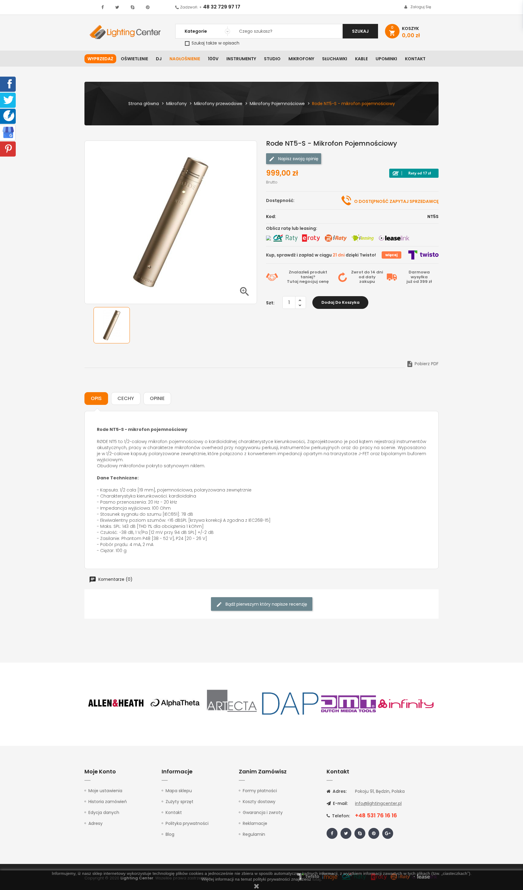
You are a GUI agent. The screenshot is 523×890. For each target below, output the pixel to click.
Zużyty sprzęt (179, 802)
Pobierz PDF (422, 364)
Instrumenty (241, 59)
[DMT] (348, 703)
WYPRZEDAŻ (100, 59)
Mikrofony (301, 59)
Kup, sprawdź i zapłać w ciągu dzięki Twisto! (321, 255)
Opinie (157, 398)
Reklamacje (255, 823)
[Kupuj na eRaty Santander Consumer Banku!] (311, 238)
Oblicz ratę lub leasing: (291, 228)
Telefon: (340, 816)
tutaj (316, 879)
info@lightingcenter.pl (378, 803)
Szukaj (360, 31)
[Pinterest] (8, 148)
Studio (272, 59)
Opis (96, 398)
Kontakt (415, 59)
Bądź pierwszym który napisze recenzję (265, 604)
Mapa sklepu (179, 791)
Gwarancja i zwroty (263, 812)
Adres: (339, 791)
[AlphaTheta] (174, 703)
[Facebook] (8, 84)
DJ (159, 59)
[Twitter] (8, 100)
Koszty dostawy (259, 802)
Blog (170, 834)
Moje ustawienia (105, 791)
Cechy (125, 398)
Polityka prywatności (187, 823)
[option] (112, 325)
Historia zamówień (107, 802)
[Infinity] (406, 703)
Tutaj (292, 281)
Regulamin (254, 834)
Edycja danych (103, 812)
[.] (102, 7)
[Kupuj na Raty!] (414, 173)
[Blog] (8, 115)
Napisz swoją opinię (297, 159)
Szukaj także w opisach (214, 43)
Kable (361, 59)
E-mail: (340, 803)
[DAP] (290, 703)
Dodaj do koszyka (340, 302)
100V (213, 59)
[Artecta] (232, 703)
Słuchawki (334, 59)
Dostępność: (280, 200)
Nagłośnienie (184, 59)
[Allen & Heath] (116, 703)
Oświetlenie (134, 59)
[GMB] (8, 132)
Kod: (271, 216)
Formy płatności (260, 791)
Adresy (95, 823)
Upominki (386, 59)
